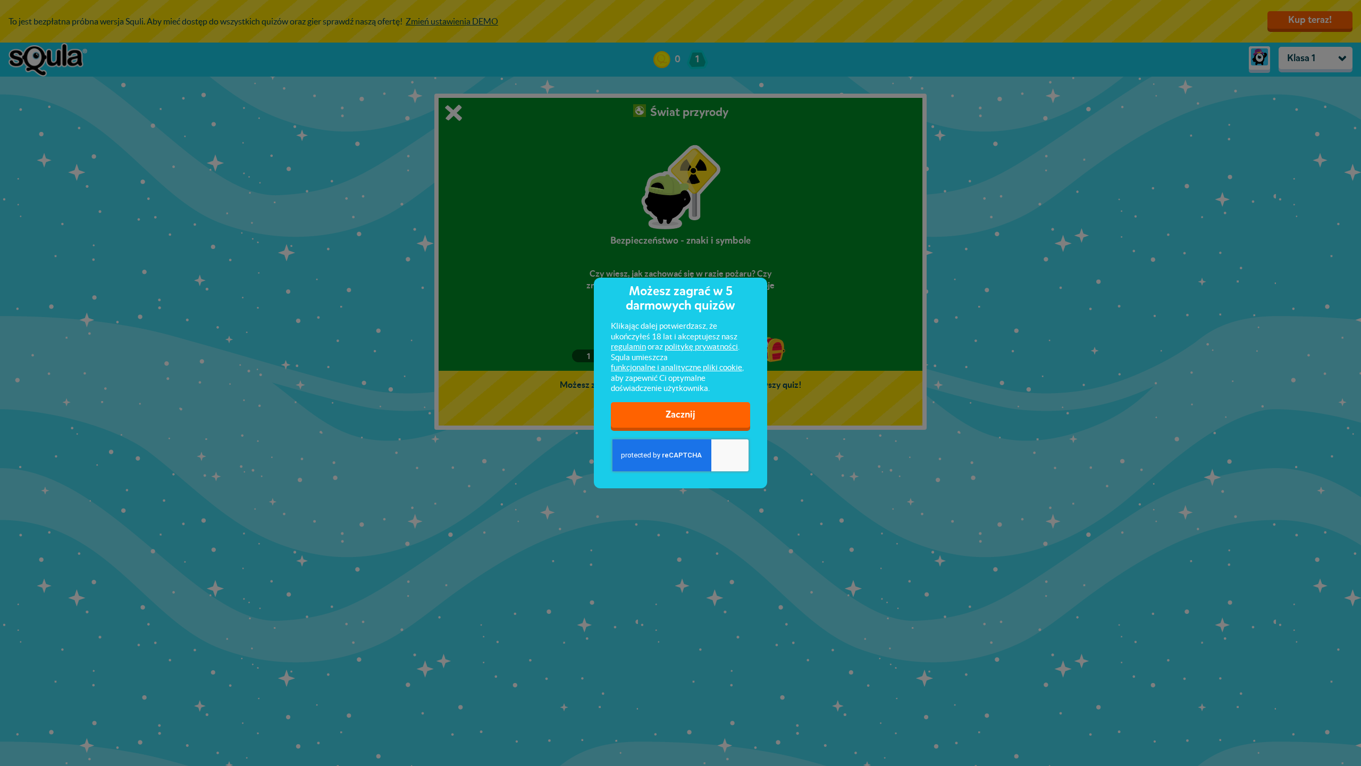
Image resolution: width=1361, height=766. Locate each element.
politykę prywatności (701, 346)
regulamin (628, 346)
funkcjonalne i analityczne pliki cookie (676, 367)
